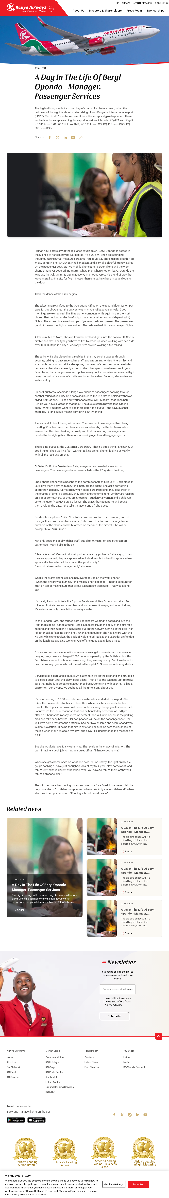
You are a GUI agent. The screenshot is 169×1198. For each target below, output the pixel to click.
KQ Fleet (11, 1072)
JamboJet (51, 1077)
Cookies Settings (113, 1184)
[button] (158, 1036)
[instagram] (130, 1115)
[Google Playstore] (16, 1120)
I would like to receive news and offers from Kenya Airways (118, 1001)
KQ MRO (50, 1092)
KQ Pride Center (54, 1072)
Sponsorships (155, 10)
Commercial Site (55, 1057)
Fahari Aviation (53, 1082)
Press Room (134, 10)
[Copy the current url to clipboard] (81, 138)
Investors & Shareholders (105, 10)
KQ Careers (13, 1077)
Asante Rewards (143, 3)
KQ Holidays (123, 3)
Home (10, 1057)
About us (11, 1062)
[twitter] (57, 138)
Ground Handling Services (60, 1087)
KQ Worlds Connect (134, 1067)
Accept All (138, 1184)
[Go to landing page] (30, 11)
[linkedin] (65, 138)
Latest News (91, 1062)
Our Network (13, 1067)
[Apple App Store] (36, 1120)
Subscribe (114, 1016)
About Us (78, 10)
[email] (73, 138)
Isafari (126, 1062)
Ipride (126, 1057)
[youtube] (145, 1115)
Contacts (89, 1057)
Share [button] (20, 910)
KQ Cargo (51, 1067)
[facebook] (50, 138)
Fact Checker (91, 1067)
